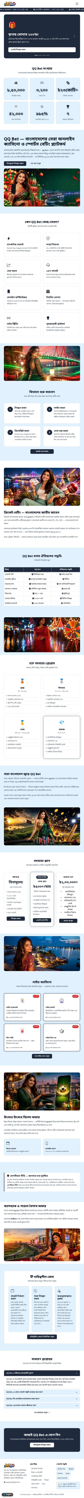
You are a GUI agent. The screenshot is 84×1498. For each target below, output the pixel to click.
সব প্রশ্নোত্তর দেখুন (41, 1412)
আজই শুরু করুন (42, 451)
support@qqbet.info (13, 1482)
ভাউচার (14, 1219)
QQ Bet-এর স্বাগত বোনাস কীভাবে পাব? (21, 1405)
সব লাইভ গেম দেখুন (42, 1056)
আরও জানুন (68, 921)
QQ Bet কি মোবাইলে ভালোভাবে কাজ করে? (22, 1399)
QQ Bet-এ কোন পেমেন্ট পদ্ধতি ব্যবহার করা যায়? (24, 1392)
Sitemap (34, 1488)
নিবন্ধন (46, 1480)
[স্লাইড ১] (36, 55)
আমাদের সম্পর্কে (36, 1469)
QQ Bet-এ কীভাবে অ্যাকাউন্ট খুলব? (19, 1373)
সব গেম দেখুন (36, 163)
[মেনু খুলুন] (77, 4)
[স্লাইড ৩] (44, 55)
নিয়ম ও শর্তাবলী (36, 1472)
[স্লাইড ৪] (48, 55)
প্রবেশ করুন (35, 1484)
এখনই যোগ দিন (42, 920)
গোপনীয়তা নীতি (12, 1185)
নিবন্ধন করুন (16, 918)
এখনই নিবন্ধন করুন (18, 49)
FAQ (43, 1484)
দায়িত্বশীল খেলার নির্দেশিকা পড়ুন (42, 1337)
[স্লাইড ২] (40, 55)
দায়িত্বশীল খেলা (36, 1480)
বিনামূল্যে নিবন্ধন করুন (15, 163)
